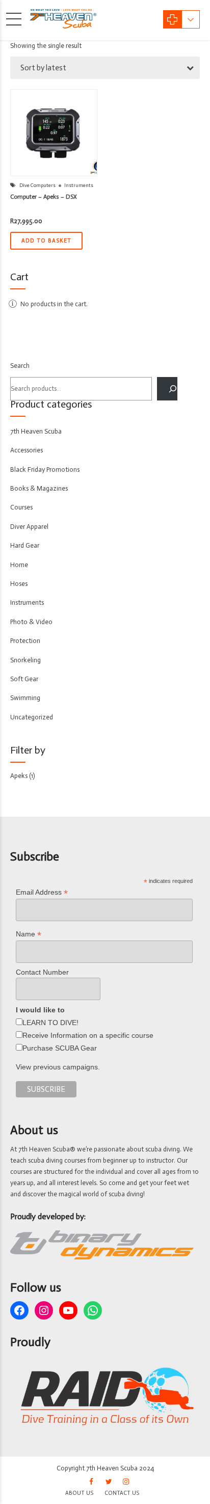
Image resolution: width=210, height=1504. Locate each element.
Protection (25, 640)
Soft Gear (24, 679)
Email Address (42, 892)
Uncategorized (31, 717)
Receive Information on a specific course (87, 1035)
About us (79, 1493)
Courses (21, 507)
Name (28, 934)
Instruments (78, 185)
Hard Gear (24, 545)
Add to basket (46, 240)
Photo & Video (31, 622)
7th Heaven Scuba (36, 431)
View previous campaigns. (58, 1067)
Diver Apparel (29, 526)
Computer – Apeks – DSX (43, 196)
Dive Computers (37, 185)
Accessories (26, 450)
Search (20, 365)
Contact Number (42, 972)
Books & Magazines (39, 488)
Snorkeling (25, 660)
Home (19, 565)
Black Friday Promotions (45, 469)
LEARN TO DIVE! (50, 1022)
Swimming (25, 698)
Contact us (121, 1493)
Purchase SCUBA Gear (59, 1048)
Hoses (19, 583)
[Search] (167, 388)
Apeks (19, 776)
